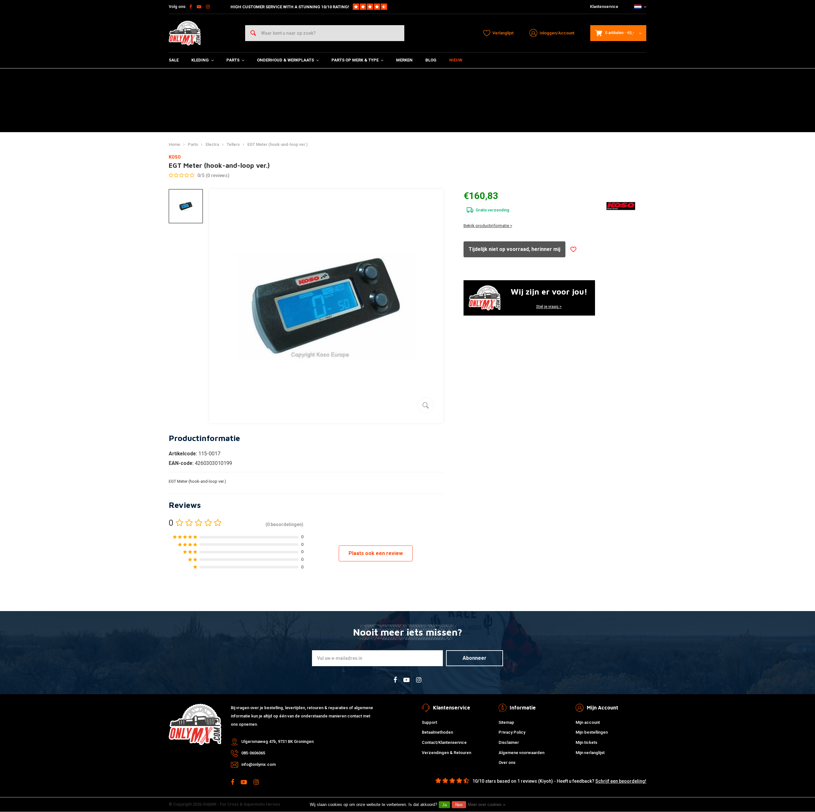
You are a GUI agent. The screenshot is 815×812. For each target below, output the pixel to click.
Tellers (233, 144)
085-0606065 (253, 753)
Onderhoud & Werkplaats (285, 60)
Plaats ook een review (376, 553)
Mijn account (588, 722)
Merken (404, 60)
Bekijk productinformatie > (488, 225)
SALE (174, 60)
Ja (444, 804)
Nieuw (455, 60)
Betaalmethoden (437, 732)
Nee (459, 804)
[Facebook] (190, 7)
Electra (212, 144)
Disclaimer (509, 742)
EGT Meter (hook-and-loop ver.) (277, 144)
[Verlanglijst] (573, 249)
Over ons (507, 762)
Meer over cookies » (486, 804)
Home (174, 144)
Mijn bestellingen (592, 732)
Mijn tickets (586, 742)
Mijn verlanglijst (590, 752)
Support (429, 722)
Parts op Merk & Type (355, 60)
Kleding (200, 60)
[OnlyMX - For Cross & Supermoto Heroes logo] (185, 33)
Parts (232, 60)
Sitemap (506, 722)
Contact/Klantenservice (444, 742)
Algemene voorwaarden (521, 752)
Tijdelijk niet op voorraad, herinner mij (514, 249)
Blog (430, 60)
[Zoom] (426, 405)
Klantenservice (604, 6)
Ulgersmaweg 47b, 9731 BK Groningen (277, 741)
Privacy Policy (512, 732)
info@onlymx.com (258, 764)
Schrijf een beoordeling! (620, 781)
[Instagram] (208, 7)
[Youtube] (199, 7)
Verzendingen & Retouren (446, 752)
